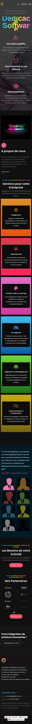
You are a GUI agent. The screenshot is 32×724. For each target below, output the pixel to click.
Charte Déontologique (9, 675)
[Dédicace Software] (2, 4)
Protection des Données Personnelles (15, 679)
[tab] (9, 484)
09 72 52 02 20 (14, 699)
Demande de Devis (12, 643)
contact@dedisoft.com (13, 696)
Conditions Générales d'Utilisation (14, 670)
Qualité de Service (8, 677)
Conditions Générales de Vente (13, 672)
